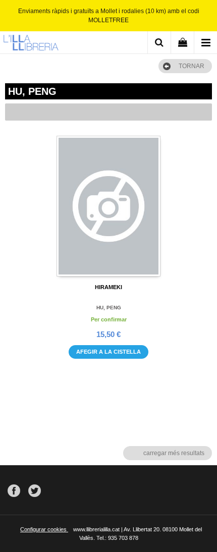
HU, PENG (108, 307)
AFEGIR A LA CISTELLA (108, 352)
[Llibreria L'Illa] (31, 44)
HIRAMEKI (108, 287)
